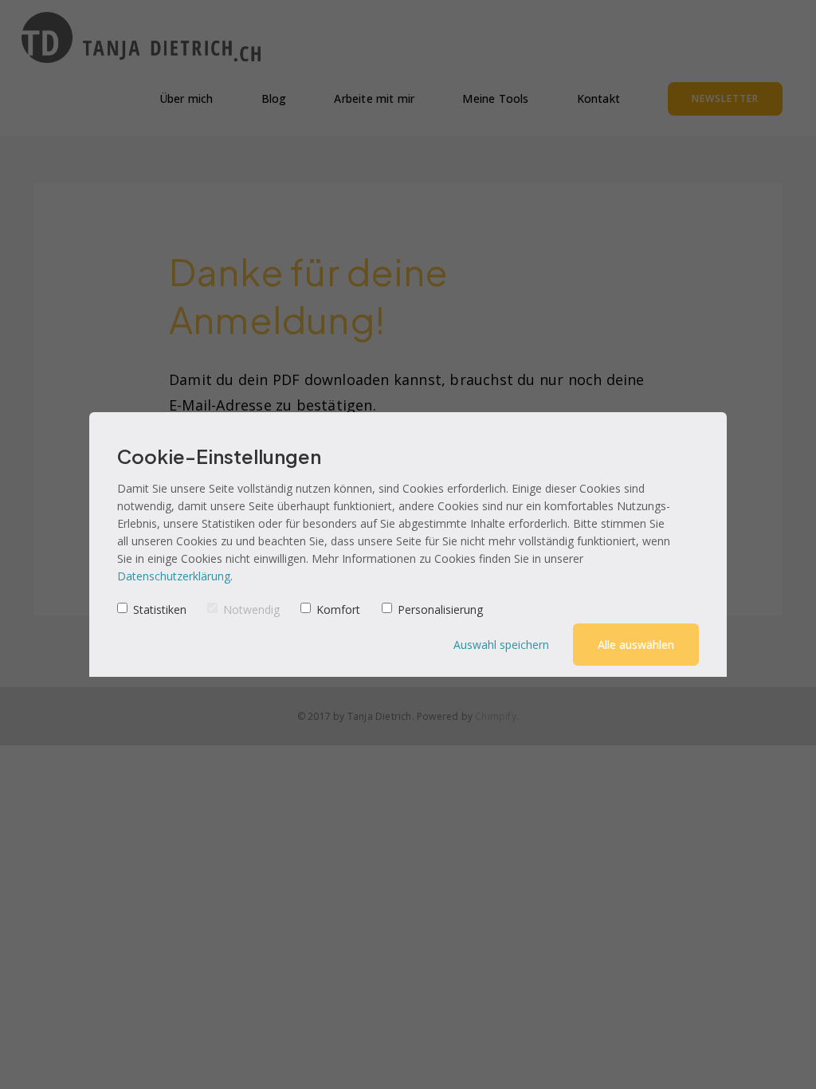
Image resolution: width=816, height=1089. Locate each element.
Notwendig (251, 609)
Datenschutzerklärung (173, 576)
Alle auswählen (636, 644)
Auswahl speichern (501, 644)
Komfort (338, 609)
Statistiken (159, 609)
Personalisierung (440, 609)
